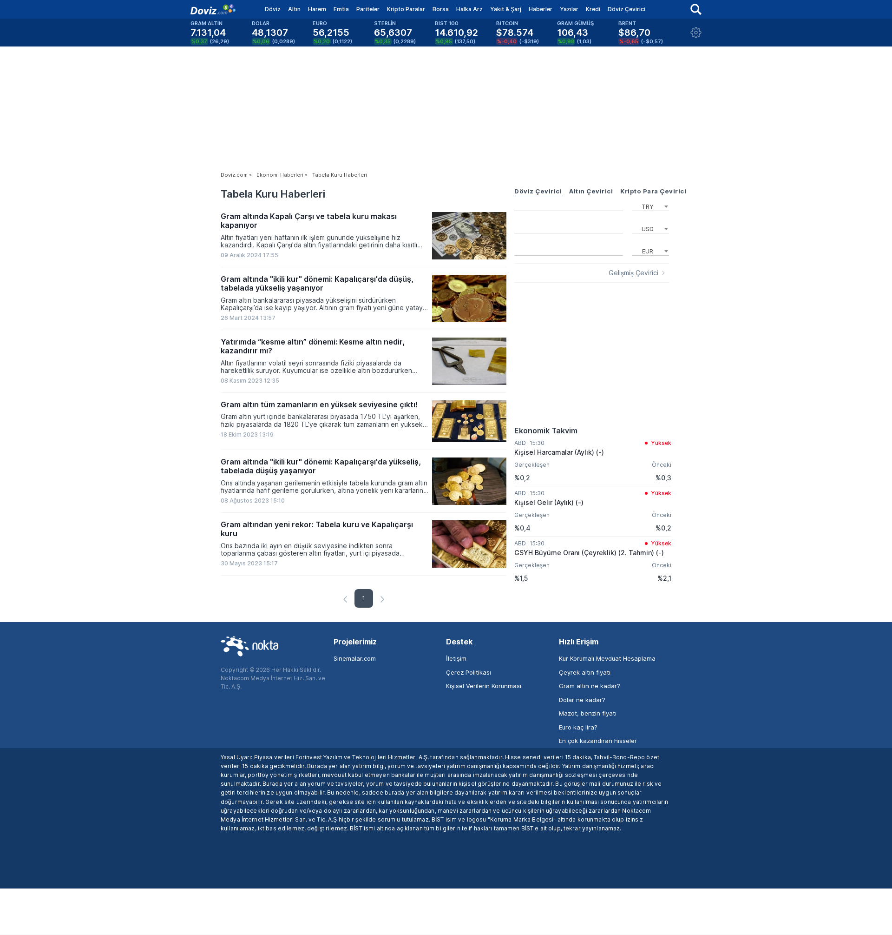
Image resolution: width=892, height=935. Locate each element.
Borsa (441, 9)
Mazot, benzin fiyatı (588, 713)
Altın (294, 9)
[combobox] (650, 205)
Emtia (341, 9)
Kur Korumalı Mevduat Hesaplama (607, 658)
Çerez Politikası (468, 672)
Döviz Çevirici (626, 9)
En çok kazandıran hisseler (598, 740)
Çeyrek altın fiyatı (584, 672)
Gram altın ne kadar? (589, 686)
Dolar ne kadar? (582, 699)
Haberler (540, 9)
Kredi (593, 9)
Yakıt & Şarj (505, 9)
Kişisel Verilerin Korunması (483, 686)
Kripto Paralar (406, 9)
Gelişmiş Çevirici (633, 273)
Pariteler (368, 9)
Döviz (273, 9)
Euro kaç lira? (578, 727)
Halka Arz (469, 9)
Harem (317, 9)
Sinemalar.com (355, 658)
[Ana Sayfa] (213, 9)
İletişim (456, 658)
